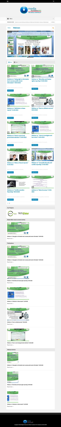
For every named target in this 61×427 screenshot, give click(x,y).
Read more (10, 90)
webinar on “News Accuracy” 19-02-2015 (42, 191)
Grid (11, 62)
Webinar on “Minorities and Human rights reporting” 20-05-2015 (41, 80)
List (16, 62)
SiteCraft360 (44, 424)
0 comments (20, 87)
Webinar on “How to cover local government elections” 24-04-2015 (16, 136)
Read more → (10, 238)
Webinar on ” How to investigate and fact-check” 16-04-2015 (42, 136)
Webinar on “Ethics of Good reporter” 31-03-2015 (17, 163)
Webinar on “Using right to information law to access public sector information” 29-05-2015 (18, 81)
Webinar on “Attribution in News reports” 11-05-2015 (16, 109)
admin (16, 87)
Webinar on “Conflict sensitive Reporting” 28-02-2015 (15, 191)
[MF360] (30, 9)
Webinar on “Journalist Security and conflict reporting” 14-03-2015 (42, 163)
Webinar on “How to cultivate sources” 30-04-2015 (42, 109)
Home (9, 28)
